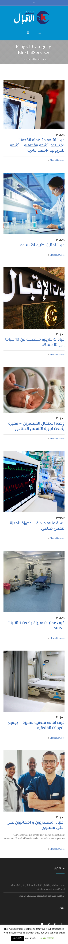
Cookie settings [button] (47, 938)
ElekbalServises (57, 160)
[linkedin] (55, 924)
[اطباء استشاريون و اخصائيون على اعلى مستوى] (34, 781)
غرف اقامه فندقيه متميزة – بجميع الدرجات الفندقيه (36, 725)
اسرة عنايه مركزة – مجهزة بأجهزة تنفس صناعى (37, 526)
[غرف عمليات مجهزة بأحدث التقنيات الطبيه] (34, 581)
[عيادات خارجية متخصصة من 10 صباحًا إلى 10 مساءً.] (34, 298)
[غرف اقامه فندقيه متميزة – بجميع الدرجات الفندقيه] (34, 681)
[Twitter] (48, 924)
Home (26, 59)
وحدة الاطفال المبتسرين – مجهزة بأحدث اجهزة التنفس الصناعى (36, 426)
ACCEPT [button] (17, 938)
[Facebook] (62, 924)
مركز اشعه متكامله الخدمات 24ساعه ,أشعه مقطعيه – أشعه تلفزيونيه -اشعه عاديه (37, 145)
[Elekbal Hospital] (34, 17)
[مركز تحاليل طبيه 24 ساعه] (34, 203)
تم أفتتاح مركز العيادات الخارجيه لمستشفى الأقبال (42, 896)
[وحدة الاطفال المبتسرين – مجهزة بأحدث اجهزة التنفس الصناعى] (34, 390)
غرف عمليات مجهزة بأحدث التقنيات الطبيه (36, 626)
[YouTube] (42, 924)
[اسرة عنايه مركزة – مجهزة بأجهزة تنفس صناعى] (34, 481)
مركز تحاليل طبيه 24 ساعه (42, 245)
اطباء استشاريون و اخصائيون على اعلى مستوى (36, 825)
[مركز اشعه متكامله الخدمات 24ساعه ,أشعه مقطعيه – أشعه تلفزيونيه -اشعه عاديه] (34, 104)
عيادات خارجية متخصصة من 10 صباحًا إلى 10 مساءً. (35, 342)
